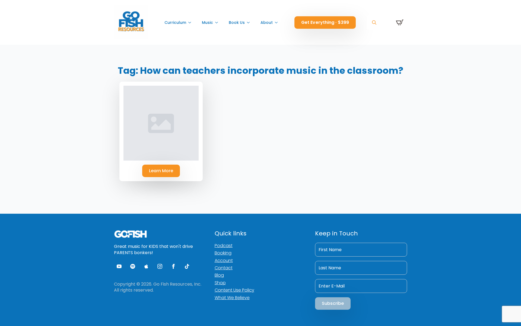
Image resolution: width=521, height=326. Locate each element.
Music (207, 22)
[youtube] (119, 266)
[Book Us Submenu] (250, 22)
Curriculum (175, 22)
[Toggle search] (374, 22)
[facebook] (173, 266)
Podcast (224, 245)
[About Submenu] (278, 22)
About (266, 22)
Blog (219, 275)
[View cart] (399, 22)
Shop (220, 283)
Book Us (237, 22)
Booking (223, 253)
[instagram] (160, 266)
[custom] (133, 266)
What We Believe (232, 298)
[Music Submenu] (218, 22)
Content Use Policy (234, 290)
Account (224, 260)
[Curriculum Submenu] (191, 22)
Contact (224, 268)
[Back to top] (507, 312)
